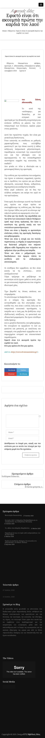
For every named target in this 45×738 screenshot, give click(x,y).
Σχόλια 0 (22, 71)
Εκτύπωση (23, 374)
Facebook (11, 370)
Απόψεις (37, 63)
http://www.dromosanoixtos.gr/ (24, 352)
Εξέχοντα (11, 31)
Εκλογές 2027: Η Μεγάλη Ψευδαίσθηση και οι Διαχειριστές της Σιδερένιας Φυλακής (21, 520)
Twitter (23, 370)
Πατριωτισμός (22, 68)
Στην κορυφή (28, 734)
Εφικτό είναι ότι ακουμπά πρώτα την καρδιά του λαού (22, 56)
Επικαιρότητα (23, 63)
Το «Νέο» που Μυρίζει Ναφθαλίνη (17, 528)
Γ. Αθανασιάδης (18, 66)
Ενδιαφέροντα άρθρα (32, 66)
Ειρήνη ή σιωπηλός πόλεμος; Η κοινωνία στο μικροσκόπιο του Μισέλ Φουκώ (21, 541)
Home (4, 31)
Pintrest (11, 374)
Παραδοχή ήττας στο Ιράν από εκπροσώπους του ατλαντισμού (22, 533)
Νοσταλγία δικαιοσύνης (13, 515)
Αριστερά (7, 66)
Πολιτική (32, 68)
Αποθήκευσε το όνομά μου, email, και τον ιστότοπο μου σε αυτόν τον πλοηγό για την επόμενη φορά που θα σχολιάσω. (22, 446)
